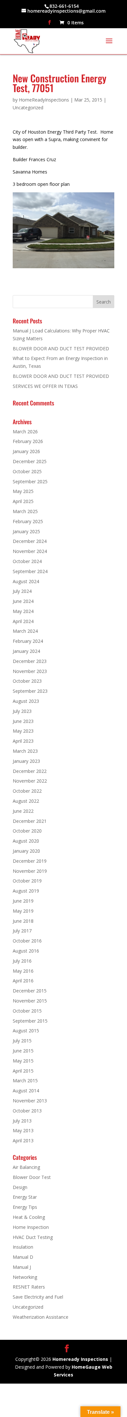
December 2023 (30, 661)
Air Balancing (26, 1167)
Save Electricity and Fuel (38, 1297)
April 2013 (23, 1140)
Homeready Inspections (80, 1359)
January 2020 (26, 851)
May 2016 (23, 971)
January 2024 (26, 651)
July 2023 (22, 711)
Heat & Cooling (29, 1217)
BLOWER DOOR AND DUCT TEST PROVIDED (61, 348)
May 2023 (23, 731)
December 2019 (30, 861)
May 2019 (23, 911)
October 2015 (27, 1011)
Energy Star (25, 1197)
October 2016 (27, 941)
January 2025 (26, 531)
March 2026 (25, 431)
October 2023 (27, 681)
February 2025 (28, 521)
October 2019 (27, 881)
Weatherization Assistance (40, 1317)
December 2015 (30, 991)
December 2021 (30, 821)
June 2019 (23, 901)
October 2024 (27, 561)
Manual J (22, 1267)
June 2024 (23, 601)
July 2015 (22, 1041)
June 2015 (23, 1051)
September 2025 (30, 481)
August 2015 (26, 1030)
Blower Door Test (32, 1177)
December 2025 (30, 461)
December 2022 (30, 771)
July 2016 (22, 961)
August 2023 (26, 701)
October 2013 (27, 1111)
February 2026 (28, 441)
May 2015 (23, 1061)
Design (20, 1187)
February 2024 (28, 641)
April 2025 (23, 501)
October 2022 (27, 791)
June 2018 (23, 921)
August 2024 (26, 581)
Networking (25, 1277)
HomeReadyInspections (44, 100)
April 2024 (23, 621)
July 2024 (22, 591)
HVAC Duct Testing (33, 1237)
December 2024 (30, 541)
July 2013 (22, 1121)
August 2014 (26, 1090)
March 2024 (25, 631)
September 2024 (30, 571)
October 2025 (27, 471)
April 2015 (23, 1071)
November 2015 (30, 1001)
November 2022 (30, 781)
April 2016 (23, 981)
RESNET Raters (29, 1287)
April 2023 (23, 741)
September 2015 (30, 1021)
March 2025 (25, 511)
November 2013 (30, 1101)
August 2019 (26, 891)
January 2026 (26, 451)
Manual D (23, 1257)
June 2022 (23, 811)
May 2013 (23, 1130)
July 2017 (22, 931)
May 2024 (23, 611)
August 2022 (26, 801)
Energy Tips (25, 1207)
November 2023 (30, 671)
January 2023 (26, 761)
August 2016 (26, 951)
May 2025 (23, 491)
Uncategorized (28, 107)
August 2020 (26, 841)
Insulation (23, 1247)
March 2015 (25, 1080)
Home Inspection (31, 1227)
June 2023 (23, 721)
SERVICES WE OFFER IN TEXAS (45, 386)
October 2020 (27, 831)
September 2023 (30, 691)
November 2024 (30, 551)
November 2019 (30, 871)
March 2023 (25, 751)
